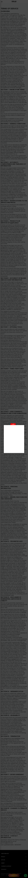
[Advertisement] (14, 439)
